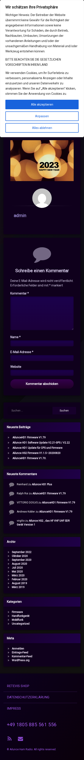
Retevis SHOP (18, 686)
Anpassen (42, 116)
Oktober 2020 (20, 556)
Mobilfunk (17, 619)
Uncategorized (21, 623)
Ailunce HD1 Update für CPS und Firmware (37, 447)
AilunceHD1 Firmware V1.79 (29, 437)
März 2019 (18, 587)
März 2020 (18, 575)
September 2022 (21, 552)
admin (20, 215)
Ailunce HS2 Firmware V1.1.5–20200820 (36, 453)
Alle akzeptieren (42, 104)
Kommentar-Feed (22, 656)
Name (15, 337)
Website (15, 366)
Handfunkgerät (21, 615)
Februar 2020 (19, 579)
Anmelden (18, 648)
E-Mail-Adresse (21, 352)
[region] (42, 68)
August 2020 (19, 563)
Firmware (17, 612)
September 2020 (21, 559)
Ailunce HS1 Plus (42, 484)
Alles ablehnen (42, 128)
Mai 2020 (17, 571)
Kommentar (19, 293)
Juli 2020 (17, 567)
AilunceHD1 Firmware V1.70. (29, 458)
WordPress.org (21, 660)
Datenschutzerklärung (28, 697)
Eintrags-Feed (20, 652)
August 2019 (19, 583)
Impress (14, 708)
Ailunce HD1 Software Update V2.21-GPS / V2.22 (41, 442)
